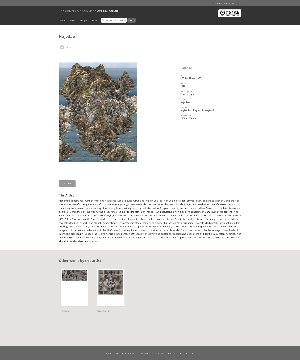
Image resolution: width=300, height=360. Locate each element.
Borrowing (217, 3)
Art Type (84, 20)
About (238, 3)
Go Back (69, 47)
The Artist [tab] (67, 183)
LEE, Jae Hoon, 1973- (191, 78)
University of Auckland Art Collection (131, 353)
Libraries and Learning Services (166, 353)
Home (62, 20)
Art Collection (88, 11)
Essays (94, 20)
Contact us (229, 3)
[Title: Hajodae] (98, 112)
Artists (73, 20)
